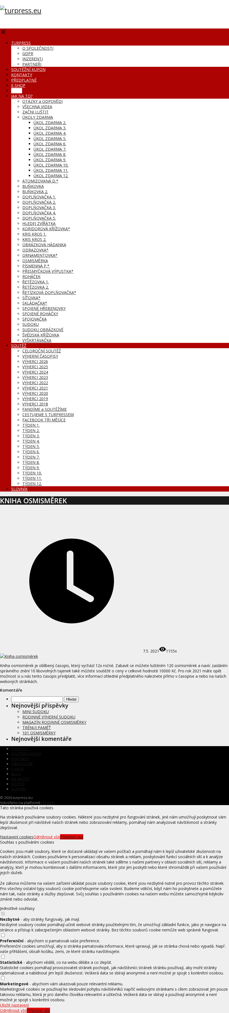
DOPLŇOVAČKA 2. (39, 202)
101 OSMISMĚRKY (39, 733)
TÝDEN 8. (31, 462)
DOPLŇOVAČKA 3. (39, 207)
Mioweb (47, 802)
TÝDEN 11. (32, 478)
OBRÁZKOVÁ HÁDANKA (44, 244)
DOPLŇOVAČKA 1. (39, 197)
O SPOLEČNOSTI (37, 48)
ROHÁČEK (31, 276)
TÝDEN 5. (31, 446)
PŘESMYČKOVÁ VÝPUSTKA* (47, 271)
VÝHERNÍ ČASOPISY (40, 356)
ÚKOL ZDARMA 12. (51, 175)
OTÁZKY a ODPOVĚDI (42, 101)
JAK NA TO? (21, 96)
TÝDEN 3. (31, 435)
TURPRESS (21, 43)
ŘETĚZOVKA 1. (35, 281)
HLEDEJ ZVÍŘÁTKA (39, 223)
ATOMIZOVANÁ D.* (40, 181)
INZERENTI (32, 58)
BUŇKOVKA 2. (35, 191)
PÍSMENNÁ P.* (35, 266)
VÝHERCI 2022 (35, 382)
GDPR (27, 53)
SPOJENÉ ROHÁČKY (40, 313)
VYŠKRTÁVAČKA (36, 340)
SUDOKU (30, 324)
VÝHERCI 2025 (35, 366)
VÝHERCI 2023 (35, 377)
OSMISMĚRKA (35, 260)
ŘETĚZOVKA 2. (35, 287)
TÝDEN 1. (31, 425)
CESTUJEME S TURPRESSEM (48, 414)
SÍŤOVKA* (31, 297)
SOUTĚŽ (18, 345)
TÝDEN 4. (31, 441)
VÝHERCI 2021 (35, 388)
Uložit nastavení (14, 1005)
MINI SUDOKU (35, 711)
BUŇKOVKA (33, 186)
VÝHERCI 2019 (35, 398)
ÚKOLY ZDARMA (37, 117)
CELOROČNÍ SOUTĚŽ (41, 351)
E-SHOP (18, 85)
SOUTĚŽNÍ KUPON (28, 69)
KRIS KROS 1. (34, 234)
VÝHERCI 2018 (35, 404)
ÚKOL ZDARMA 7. (50, 149)
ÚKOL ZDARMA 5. (50, 138)
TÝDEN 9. (31, 467)
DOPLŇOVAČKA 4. (39, 212)
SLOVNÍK (19, 489)
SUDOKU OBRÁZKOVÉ (42, 329)
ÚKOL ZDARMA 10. (51, 165)
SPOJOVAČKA (34, 319)
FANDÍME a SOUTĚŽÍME (44, 409)
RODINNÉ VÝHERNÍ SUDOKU (48, 717)
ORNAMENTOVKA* (40, 255)
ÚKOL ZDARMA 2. (50, 122)
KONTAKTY (21, 74)
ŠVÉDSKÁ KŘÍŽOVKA (40, 335)
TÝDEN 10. (32, 473)
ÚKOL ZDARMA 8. (50, 154)
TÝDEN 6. (31, 451)
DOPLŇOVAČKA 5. (39, 218)
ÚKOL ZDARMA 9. (50, 159)
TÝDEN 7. (31, 457)
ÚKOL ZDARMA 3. (50, 128)
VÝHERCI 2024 (35, 372)
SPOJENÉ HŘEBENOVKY (44, 308)
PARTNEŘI (31, 64)
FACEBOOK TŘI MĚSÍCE (44, 420)
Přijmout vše (71, 836)
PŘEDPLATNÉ (24, 80)
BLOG (16, 90)
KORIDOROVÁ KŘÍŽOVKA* (46, 228)
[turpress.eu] (20, 10)
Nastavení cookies (16, 836)
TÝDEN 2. (31, 430)
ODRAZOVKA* (35, 250)
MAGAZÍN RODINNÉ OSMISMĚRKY (54, 722)
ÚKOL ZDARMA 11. (51, 170)
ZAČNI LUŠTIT (35, 112)
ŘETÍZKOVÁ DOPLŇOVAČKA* (49, 292)
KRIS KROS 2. (34, 239)
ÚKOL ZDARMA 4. (50, 133)
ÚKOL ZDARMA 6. (50, 143)
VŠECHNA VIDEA (37, 106)
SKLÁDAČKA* (34, 303)
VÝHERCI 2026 (35, 361)
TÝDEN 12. (32, 483)
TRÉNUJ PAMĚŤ (36, 727)
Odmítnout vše (46, 836)
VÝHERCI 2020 (35, 393)
